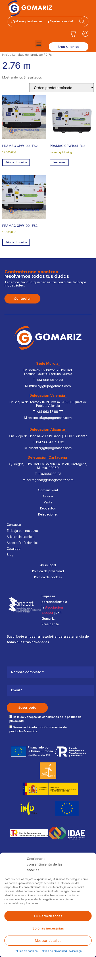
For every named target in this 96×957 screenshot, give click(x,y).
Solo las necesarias (48, 928)
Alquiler (48, 496)
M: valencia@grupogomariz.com (48, 418)
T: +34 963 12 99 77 (48, 412)
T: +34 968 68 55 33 (48, 380)
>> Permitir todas (48, 916)
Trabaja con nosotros (23, 531)
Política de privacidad (53, 951)
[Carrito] (73, 33)
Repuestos (48, 508)
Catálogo (14, 548)
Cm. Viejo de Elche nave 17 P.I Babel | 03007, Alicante (48, 436)
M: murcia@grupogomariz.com (48, 386)
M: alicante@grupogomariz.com (48, 448)
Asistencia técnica (20, 537)
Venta (48, 502)
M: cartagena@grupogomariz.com (48, 480)
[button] (38, 43)
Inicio (5, 54)
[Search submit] (82, 21)
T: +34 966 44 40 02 (48, 442)
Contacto (14, 524)
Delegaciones (48, 514)
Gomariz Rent (48, 490)
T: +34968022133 (48, 474)
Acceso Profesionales (22, 543)
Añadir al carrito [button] (16, 162)
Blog (10, 554)
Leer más (59, 162)
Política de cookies (26, 951)
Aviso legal (75, 951)
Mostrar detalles (48, 940)
